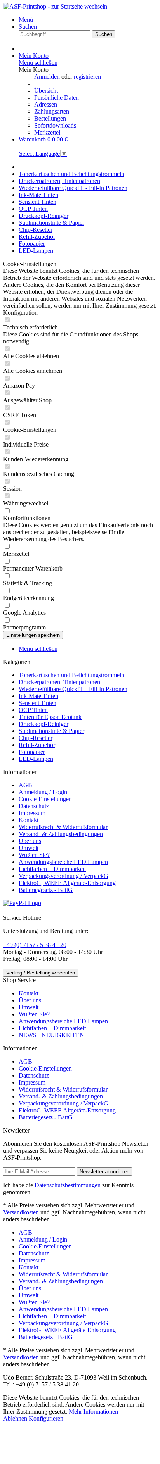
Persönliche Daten (56, 97)
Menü (26, 19)
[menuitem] (88, 19)
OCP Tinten (33, 710)
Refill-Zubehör (37, 744)
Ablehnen (16, 1418)
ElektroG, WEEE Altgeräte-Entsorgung (67, 882)
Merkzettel (47, 132)
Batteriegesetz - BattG (46, 889)
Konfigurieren (46, 1418)
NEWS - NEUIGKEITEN (51, 1035)
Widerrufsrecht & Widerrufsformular (63, 827)
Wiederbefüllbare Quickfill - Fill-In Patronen (73, 689)
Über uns (30, 841)
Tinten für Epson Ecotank (50, 717)
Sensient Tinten (37, 703)
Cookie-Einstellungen (45, 799)
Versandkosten (21, 1212)
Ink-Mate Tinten (38, 696)
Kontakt (28, 820)
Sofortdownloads (55, 125)
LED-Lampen (36, 758)
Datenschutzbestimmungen (68, 1185)
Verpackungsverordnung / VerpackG (63, 876)
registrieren (87, 76)
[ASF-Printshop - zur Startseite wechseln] (55, 6)
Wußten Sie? (34, 855)
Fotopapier (32, 751)
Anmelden (47, 76)
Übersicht (46, 90)
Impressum (32, 813)
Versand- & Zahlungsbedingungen (61, 834)
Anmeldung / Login (43, 792)
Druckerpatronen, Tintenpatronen (59, 682)
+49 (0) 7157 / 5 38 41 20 (34, 945)
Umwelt (28, 848)
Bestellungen (50, 118)
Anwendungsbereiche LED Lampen (63, 862)
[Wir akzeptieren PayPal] (22, 903)
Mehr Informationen (93, 1411)
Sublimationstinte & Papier (51, 731)
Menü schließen (38, 62)
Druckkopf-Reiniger (43, 724)
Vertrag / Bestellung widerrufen (40, 973)
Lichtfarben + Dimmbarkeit (52, 869)
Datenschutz (34, 806)
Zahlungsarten (51, 111)
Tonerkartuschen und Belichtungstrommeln (71, 675)
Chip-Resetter (35, 738)
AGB (25, 785)
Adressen (45, 104)
